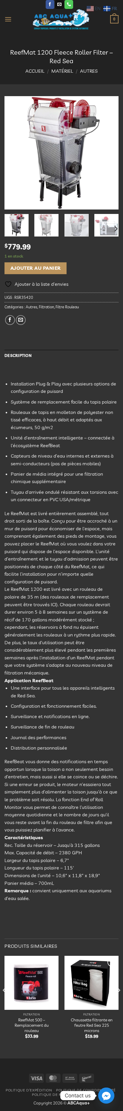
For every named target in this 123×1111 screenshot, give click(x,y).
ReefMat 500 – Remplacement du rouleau (32, 1025)
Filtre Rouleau (67, 306)
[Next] (108, 153)
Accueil (34, 71)
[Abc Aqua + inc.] (61, 19)
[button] (8, 19)
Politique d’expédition (29, 1090)
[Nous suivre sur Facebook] (50, 4)
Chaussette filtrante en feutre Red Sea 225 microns (92, 1025)
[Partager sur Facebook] (10, 320)
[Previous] (14, 153)
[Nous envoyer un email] (59, 4)
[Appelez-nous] (68, 4)
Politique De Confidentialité (86, 1090)
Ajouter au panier (35, 268)
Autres (89, 71)
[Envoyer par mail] (21, 320)
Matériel (62, 71)
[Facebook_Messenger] (106, 1096)
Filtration (46, 306)
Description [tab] (18, 355)
